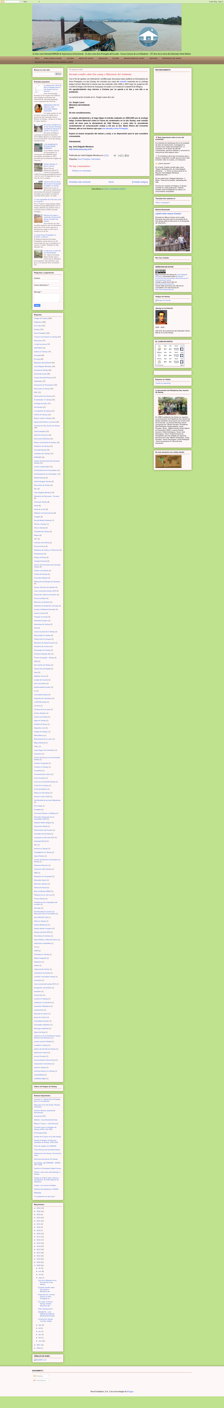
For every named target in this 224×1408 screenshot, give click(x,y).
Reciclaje (37, 908)
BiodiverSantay (39, 478)
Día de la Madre (40, 598)
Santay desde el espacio (43, 928)
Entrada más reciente (80, 182)
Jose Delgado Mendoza (43, 492)
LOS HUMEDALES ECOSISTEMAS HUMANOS (51, 146)
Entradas (39, 1376)
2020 (39, 1227)
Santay (36, 329)
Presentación (39, 554)
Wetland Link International (43, 513)
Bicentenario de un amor (43, 739)
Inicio (111, 182)
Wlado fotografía (40, 958)
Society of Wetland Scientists (44, 609)
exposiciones (39, 1010)
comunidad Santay (41, 695)
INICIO (37, 58)
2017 (39, 1237)
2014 (39, 1246)
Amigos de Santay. (41, 732)
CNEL (36, 746)
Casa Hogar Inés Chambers (44, 750)
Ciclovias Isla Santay (41, 542)
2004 (39, 1348)
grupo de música (40, 1017)
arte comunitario (40, 683)
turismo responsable (41, 467)
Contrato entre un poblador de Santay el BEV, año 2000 (45, 1128)
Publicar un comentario (81, 171)
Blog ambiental (39, 743)
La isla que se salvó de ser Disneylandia (52, 252)
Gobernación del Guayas (43, 830)
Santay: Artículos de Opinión (44, 587)
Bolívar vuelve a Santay (42, 418)
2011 (39, 1256)
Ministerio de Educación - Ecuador (46, 496)
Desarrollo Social (40, 374)
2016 (39, 1240)
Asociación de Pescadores (44, 385)
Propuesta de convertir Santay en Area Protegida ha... (46, 1296)
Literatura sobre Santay (42, 869)
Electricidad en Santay (42, 635)
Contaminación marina (42, 774)
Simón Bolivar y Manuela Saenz (46, 940)
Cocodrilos (38, 770)
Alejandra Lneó (39, 728)
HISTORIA (70, 58)
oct (40, 1274)
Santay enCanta (40, 557)
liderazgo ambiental (41, 1028)
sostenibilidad (39, 1075)
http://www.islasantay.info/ (80, 149)
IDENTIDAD (153, 58)
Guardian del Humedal (42, 834)
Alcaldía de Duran (40, 724)
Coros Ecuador (39, 778)
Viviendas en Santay (41, 954)
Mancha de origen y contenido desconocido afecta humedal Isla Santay (52, 218)
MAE (36, 873)
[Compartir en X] (123, 155)
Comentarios (40, 1380)
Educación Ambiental (41, 439)
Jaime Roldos (39, 856)
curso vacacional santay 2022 (45, 984)
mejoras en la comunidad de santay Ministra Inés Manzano (47, 1037)
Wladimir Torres (40, 676)
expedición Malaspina (42, 1006)
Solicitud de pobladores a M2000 (46, 1189)
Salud (36, 505)
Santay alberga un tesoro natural (50, 165)
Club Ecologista (40, 431)
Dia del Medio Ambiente (43, 520)
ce (35, 691)
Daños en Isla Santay (42, 793)
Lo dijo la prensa (40, 344)
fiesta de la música (41, 1014)
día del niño (38, 995)
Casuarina (38, 754)
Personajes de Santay (42, 650)
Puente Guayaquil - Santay (44, 658)
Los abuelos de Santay (42, 411)
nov (40, 1271)
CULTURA (115, 58)
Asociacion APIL (40, 1116)
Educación (38, 340)
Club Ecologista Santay (42, 481)
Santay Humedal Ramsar (43, 378)
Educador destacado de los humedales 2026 (44, 818)
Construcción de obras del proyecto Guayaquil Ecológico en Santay (52, 184)
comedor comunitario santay (44, 977)
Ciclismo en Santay (41, 767)
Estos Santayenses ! (45, 1309)
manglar (37, 517)
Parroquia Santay (40, 502)
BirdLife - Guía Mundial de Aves (45, 1120)
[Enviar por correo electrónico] (119, 155)
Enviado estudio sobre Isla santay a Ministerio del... (46, 1289)
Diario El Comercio (41, 435)
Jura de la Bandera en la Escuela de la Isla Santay (47, 1282)
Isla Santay (38, 407)
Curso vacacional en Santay (44, 632)
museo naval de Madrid (42, 1041)
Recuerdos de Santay (42, 485)
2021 (39, 1224)
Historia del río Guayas (42, 639)
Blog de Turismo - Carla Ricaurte (46, 1123)
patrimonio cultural (41, 1052)
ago (40, 1325)
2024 (39, 1214)
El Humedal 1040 (40, 1133)
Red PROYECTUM (41, 917)
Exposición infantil (40, 826)
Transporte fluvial (40, 561)
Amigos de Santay (40, 318)
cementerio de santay (42, 973)
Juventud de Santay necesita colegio (45, 1320)
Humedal (37, 355)
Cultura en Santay (40, 352)
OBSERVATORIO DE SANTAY (134, 58)
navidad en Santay (41, 1045)
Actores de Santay (41, 717)
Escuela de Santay (41, 370)
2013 (39, 1249)
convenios (38, 980)
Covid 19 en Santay (41, 785)
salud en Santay (40, 1067)
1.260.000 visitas (40, 702)
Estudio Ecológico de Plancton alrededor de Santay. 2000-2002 (46, 1141)
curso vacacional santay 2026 (45, 591)
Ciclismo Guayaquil (41, 763)
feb (40, 1338)
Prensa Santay (39, 899)
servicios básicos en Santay (44, 1071)
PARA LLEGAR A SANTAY (53, 58)
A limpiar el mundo (41, 617)
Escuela (37, 359)
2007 (39, 1345)
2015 (39, 1243)
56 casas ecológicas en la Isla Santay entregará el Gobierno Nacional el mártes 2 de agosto (52, 127)
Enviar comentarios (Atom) (114, 189)
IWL (35, 845)
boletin (36, 965)
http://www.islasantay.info (164, 284)
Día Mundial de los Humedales (45, 470)
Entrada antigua (140, 182)
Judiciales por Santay (42, 453)
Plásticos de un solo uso (43, 895)
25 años (37, 706)
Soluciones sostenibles (42, 943)
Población (37, 322)
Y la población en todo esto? (44, 1196)
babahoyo (37, 962)
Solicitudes (95, 159)
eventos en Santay (41, 999)
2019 (39, 1230)
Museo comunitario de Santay (45, 442)
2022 (39, 1221)
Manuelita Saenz (40, 880)
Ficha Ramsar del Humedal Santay (47, 1150)
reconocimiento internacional (44, 1060)
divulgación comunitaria (42, 988)
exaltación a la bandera (42, 1002)
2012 (39, 1253)
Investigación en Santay (43, 852)
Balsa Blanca (39, 735)
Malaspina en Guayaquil (43, 876)
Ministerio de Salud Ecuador (44, 643)
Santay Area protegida (42, 669)
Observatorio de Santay (43, 396)
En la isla (37, 326)
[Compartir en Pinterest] (128, 155)
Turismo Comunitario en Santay (45, 337)
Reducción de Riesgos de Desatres (47, 582)
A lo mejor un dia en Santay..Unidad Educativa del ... (45, 1304)
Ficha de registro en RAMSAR (45, 1146)
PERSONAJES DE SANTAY (172, 58)
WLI (35, 489)
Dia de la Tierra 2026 (42, 796)
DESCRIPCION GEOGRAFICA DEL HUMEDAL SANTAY (54, 62)
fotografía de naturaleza (43, 698)
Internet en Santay (41, 848)
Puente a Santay (40, 524)
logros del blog (39, 1032)
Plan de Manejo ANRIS (42, 891)
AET (35, 539)
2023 (39, 1218)
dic (40, 1268)
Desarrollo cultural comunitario (45, 595)
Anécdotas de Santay (42, 624)
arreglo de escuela (41, 680)
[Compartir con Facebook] (126, 155)
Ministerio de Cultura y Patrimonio (46, 550)
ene (40, 1341)
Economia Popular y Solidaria (45, 813)
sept (40, 1278)
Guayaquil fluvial (40, 841)
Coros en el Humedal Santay (44, 782)
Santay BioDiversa (41, 925)
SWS (36, 661)
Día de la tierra (39, 546)
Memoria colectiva (40, 884)
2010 (39, 1259)
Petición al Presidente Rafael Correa (47, 1168)
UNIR (36, 951)
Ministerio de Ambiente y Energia (46, 606)
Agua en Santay (40, 720)
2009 (39, 1262)
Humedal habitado (41, 578)
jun (40, 1331)
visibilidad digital (40, 1078)
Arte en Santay (39, 528)
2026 (39, 1208)
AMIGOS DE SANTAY (86, 58)
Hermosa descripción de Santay (46, 1159)
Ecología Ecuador (40, 403)
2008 (39, 1265)
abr (40, 1334)
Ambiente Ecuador (41, 621)
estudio (123, 82)
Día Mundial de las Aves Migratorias (47, 800)
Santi (36, 672)
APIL (36, 392)
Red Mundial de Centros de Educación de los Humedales (45, 913)
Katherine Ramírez (41, 865)
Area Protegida (84, 159)
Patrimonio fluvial (40, 887)
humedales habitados (42, 1025)
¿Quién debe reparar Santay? (168, 213)
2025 (39, 1211)
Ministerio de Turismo (42, 646)
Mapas (36, 535)
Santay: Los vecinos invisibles (45, 1185)
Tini (35, 947)
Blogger (130, 1392)
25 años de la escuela (42, 709)
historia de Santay (40, 415)
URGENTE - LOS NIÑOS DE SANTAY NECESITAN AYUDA (46, 1314)
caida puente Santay (41, 969)
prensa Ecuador (40, 1056)
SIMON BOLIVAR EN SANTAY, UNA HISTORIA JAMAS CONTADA (51, 108)
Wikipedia (37, 1193)
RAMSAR (37, 457)
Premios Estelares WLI (42, 654)
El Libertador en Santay (42, 400)
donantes (37, 991)
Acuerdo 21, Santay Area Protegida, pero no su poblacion (47, 1100)
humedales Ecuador (41, 1021)
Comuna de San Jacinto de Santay (47, 426)
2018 (39, 1234)
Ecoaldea (37, 809)
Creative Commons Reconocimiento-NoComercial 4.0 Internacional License (171, 278)
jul (40, 1328)
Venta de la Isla (39, 509)
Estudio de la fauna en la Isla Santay (47, 1137)
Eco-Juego (38, 806)
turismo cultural (39, 613)
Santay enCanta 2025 (42, 932)
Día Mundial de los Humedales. (45, 474)
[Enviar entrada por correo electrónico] (114, 155)
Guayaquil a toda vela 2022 (44, 837)
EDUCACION (102, 58)
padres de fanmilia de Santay (45, 1049)
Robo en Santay (40, 921)
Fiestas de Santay (40, 574)
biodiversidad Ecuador (42, 687)
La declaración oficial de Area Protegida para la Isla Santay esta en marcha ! (53, 88)
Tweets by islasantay (163, 383)
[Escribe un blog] (121, 155)
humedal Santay (40, 450)
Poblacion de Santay (41, 446)
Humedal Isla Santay (41, 531)
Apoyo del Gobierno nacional (44, 422)
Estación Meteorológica (42, 823)
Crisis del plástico (40, 789)
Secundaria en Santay (42, 936)
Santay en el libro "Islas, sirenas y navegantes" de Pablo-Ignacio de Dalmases (46, 1180)
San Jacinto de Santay (42, 665)
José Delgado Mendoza (43, 366)
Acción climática (40, 713)
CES (35, 628)
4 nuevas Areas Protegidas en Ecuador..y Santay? (45, 236)
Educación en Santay (42, 389)
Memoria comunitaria (42, 602)
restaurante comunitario (43, 1064)
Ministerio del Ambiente (42, 363)
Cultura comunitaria (41, 570)
